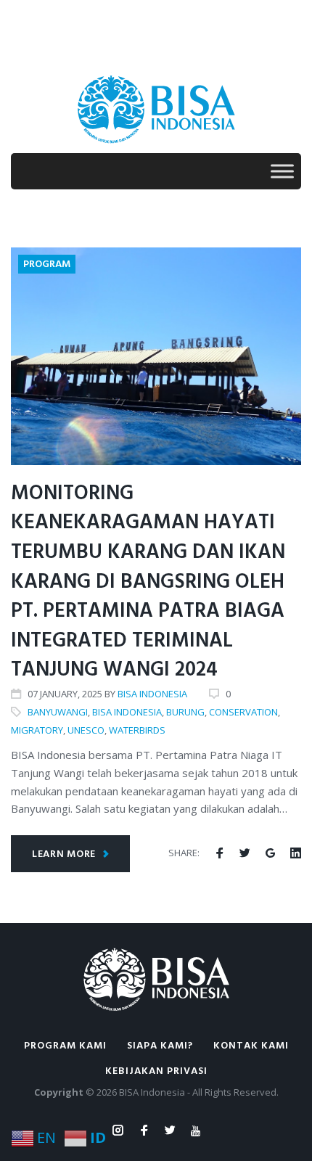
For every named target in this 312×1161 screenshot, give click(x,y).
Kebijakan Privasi (156, 1071)
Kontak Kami (251, 1046)
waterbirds (137, 730)
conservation (243, 711)
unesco (85, 730)
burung (185, 711)
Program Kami (65, 1046)
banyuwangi (58, 711)
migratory (37, 730)
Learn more (64, 854)
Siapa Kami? (160, 1046)
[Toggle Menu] (282, 171)
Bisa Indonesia (152, 693)
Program (46, 264)
